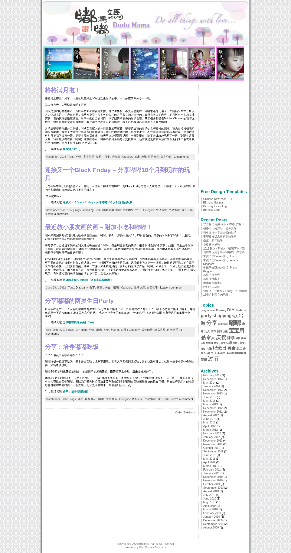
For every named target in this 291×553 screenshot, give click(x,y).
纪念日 (116, 156)
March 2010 (210, 509)
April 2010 (209, 505)
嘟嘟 (99, 329)
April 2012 (209, 426)
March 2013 (210, 404)
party (85, 287)
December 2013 (213, 389)
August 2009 (211, 527)
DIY (78, 287)
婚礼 (225, 331)
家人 (211, 337)
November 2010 (213, 480)
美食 (232, 348)
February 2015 (212, 375)
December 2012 (213, 408)
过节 (138, 210)
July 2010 (209, 495)
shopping (88, 210)
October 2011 (211, 447)
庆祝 (221, 337)
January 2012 (211, 437)
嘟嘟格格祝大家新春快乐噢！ (221, 236)
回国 (220, 331)
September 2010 (213, 487)
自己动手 (201, 63)
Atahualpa (161, 547)
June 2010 (209, 498)
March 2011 (210, 466)
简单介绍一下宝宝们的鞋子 (219, 232)
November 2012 (213, 411)
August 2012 (211, 415)
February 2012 (212, 433)
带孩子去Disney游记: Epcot (220, 256)
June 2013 (209, 397)
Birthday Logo (211, 209)
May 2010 (209, 502)
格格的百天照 (211, 274)
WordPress (145, 547)
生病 (229, 342)
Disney (221, 310)
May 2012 (209, 422)
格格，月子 (103, 156)
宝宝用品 (88, 156)
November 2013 (213, 393)
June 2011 (209, 455)
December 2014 (213, 379)
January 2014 (211, 386)
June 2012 (209, 418)
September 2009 (213, 524)
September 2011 (213, 451)
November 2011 (212, 444)
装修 (204, 359)
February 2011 (212, 469)
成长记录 (115, 63)
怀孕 (231, 338)
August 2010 (211, 491)
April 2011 (209, 462)
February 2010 (212, 513)
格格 (238, 338)
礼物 (106, 329)
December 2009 (213, 520)
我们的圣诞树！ (213, 287)
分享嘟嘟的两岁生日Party (79, 300)
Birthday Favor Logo (215, 206)
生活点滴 (144, 63)
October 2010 (211, 484)
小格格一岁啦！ (213, 244)
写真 (235, 316)
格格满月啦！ (63, 90)
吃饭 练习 (91, 399)
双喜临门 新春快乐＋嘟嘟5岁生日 (223, 224)
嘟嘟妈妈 (143, 543)
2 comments (181, 156)
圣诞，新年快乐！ (214, 240)
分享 (79, 156)
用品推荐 (172, 63)
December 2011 (212, 440)
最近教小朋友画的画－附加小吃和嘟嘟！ (98, 227)
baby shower (208, 310)
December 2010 (213, 476)
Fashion (240, 310)
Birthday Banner (213, 202)
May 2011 (209, 458)
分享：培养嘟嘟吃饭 (72, 347)
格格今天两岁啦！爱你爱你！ (221, 228)
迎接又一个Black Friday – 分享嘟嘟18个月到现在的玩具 (98, 202)
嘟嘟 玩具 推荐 (111, 210)
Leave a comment (57, 213)
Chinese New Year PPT (217, 199)
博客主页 (57, 63)
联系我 (230, 63)
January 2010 (211, 516)
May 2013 (209, 400)
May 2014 (209, 382)
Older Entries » (185, 412)
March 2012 (210, 429)
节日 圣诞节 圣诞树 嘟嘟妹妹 (228, 353)
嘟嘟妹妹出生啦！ (214, 282)
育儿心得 (86, 63)
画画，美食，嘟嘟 (108, 287)
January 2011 (211, 473)
